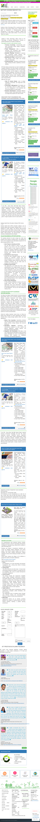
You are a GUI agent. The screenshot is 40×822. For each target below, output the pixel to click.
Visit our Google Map (33, 185)
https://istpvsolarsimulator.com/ (18, 815)
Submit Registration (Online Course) (9, 153)
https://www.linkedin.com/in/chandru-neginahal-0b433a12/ (13, 703)
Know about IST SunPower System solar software (19, 125)
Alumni (28, 7)
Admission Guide (5, 793)
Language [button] (7, 7)
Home (12, 7)
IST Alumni (4, 797)
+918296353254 (36, 815)
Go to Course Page (21, 152)
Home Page (3, 24)
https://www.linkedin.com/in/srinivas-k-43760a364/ (12, 744)
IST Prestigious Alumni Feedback (10, 559)
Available (35, 36)
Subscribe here (30, 250)
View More (24, 747)
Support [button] (32, 7)
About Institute (5, 790)
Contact (37, 7)
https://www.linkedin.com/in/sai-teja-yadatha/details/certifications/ (8, 665)
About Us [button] (16, 7)
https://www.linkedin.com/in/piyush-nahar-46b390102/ (13, 680)
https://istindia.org (35, 800)
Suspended (35, 22)
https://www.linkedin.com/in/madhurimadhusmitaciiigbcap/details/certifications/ (15, 723)
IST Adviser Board (5, 791)
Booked (35, 27)
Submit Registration (5, 485)
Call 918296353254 (35, 817)
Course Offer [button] (22, 7)
